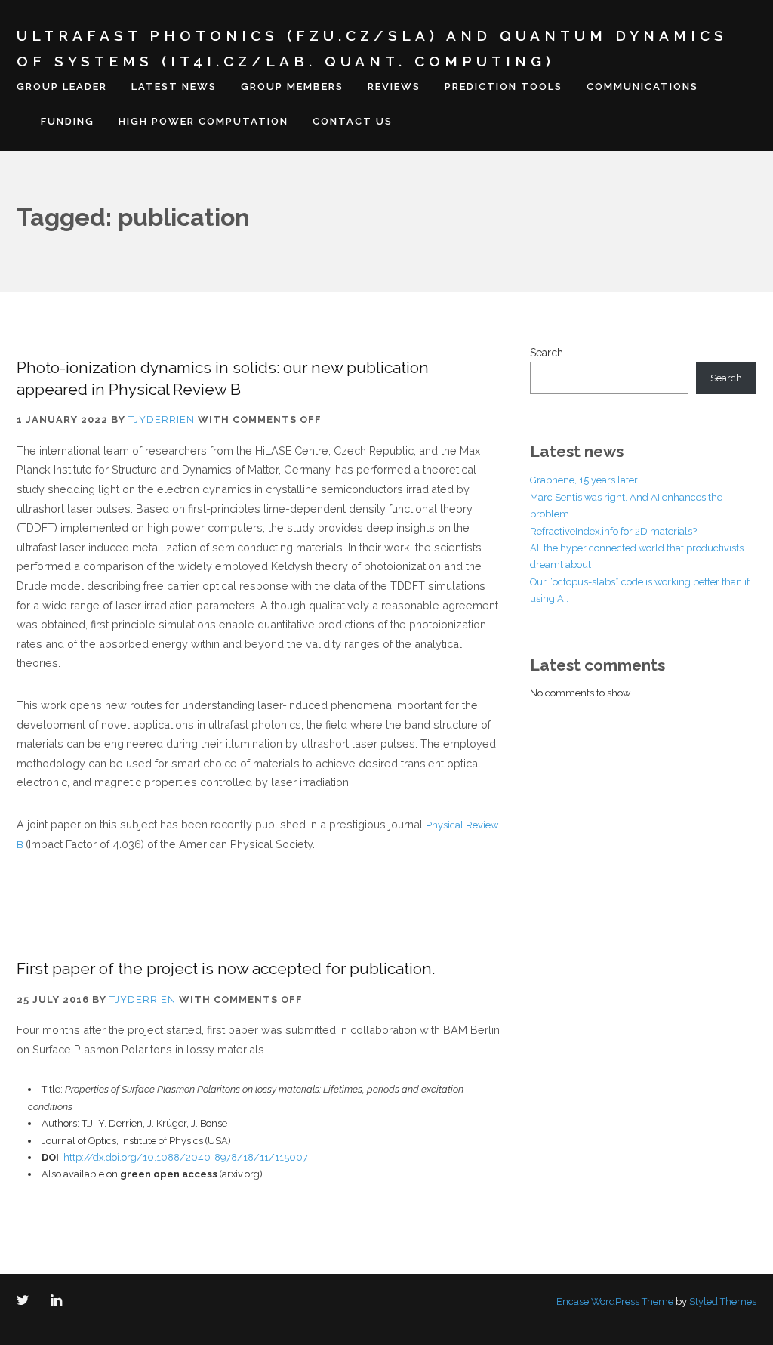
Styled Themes (722, 1301)
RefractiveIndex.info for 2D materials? (613, 531)
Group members (292, 86)
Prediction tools (503, 86)
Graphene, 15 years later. (584, 480)
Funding (67, 121)
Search (546, 353)
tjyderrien (161, 419)
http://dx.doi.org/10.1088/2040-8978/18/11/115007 (185, 1157)
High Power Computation (203, 121)
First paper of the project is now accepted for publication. (226, 968)
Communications (642, 86)
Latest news (174, 86)
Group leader (62, 86)
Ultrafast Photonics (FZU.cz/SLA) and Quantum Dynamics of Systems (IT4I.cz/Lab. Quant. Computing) (372, 48)
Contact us (353, 121)
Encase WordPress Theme (614, 1301)
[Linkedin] (59, 1301)
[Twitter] (26, 1301)
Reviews (394, 86)
